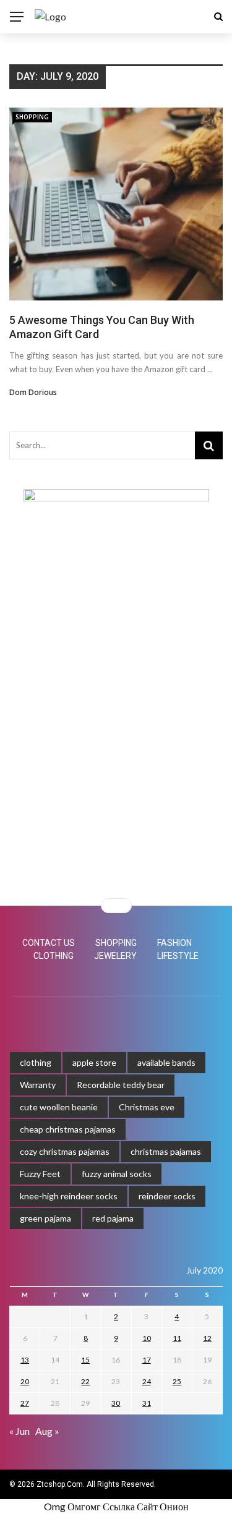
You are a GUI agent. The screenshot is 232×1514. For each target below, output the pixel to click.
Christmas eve (146, 1107)
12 (207, 1338)
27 (24, 1403)
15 (85, 1359)
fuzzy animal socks (117, 1173)
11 (177, 1338)
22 (85, 1381)
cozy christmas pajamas (65, 1151)
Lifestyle (178, 956)
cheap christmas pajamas (68, 1129)
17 (146, 1359)
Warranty (38, 1084)
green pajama (45, 1218)
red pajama (113, 1218)
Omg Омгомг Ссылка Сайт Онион (116, 1506)
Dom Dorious (33, 392)
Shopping (32, 117)
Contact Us (48, 943)
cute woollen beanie (59, 1107)
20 (24, 1381)
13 (24, 1359)
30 (115, 1403)
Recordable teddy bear (121, 1084)
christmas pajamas (166, 1151)
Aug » (47, 1431)
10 (146, 1338)
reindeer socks (167, 1196)
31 (146, 1403)
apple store (94, 1062)
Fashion (174, 943)
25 (177, 1381)
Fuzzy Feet (40, 1173)
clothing (35, 1062)
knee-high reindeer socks (69, 1196)
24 (146, 1381)
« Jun (19, 1431)
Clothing (53, 956)
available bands (166, 1062)
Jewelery (115, 956)
